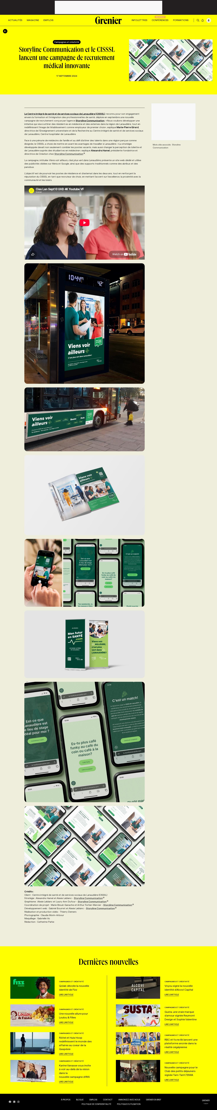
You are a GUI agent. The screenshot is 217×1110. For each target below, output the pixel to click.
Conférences (160, 20)
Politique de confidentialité (96, 1104)
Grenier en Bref (153, 1100)
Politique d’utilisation (129, 1104)
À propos (65, 1100)
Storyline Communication (68, 154)
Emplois (48, 20)
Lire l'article (66, 994)
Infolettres (139, 20)
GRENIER (206, 1100)
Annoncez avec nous (129, 1100)
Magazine (33, 20)
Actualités (15, 20)
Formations (181, 20)
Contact (107, 1100)
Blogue (80, 1100)
